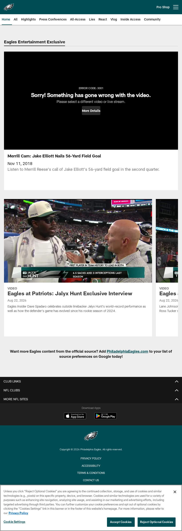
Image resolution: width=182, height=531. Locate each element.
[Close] (175, 492)
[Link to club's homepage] (9, 5)
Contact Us (91, 480)
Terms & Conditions (91, 472)
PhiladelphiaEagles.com (127, 351)
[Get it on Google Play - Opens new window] (105, 418)
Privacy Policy (91, 458)
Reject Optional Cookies (156, 522)
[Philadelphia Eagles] (91, 436)
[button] (91, 110)
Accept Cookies (121, 522)
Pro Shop (163, 7)
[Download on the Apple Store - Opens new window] (75, 416)
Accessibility (91, 465)
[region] (91, 508)
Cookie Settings (14, 521)
